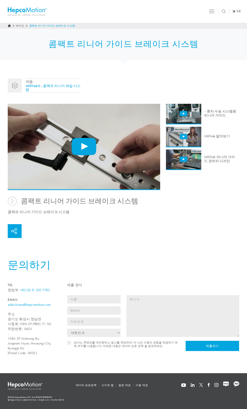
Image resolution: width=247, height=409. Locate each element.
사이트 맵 (108, 385)
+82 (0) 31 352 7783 (35, 290)
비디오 (20, 25)
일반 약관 (124, 385)
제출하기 (212, 346)
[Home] (9, 25)
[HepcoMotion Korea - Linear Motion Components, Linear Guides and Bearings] (27, 11)
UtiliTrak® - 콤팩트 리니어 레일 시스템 (53, 88)
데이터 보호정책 (86, 385)
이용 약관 (142, 385)
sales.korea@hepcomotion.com (29, 305)
